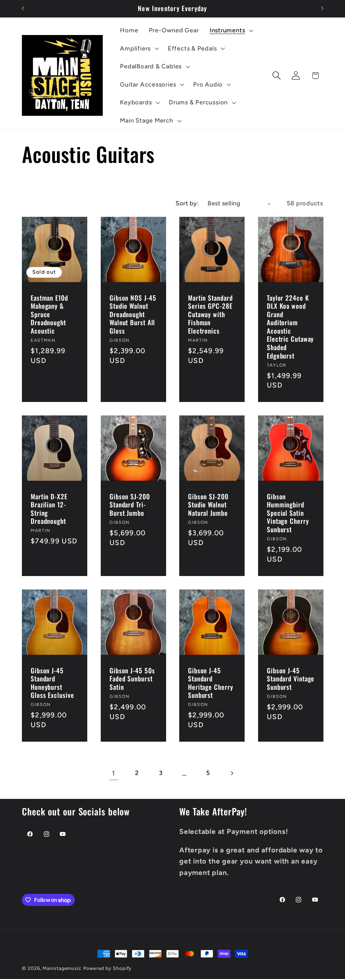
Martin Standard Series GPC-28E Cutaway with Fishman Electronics (210, 314)
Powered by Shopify (107, 968)
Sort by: (187, 203)
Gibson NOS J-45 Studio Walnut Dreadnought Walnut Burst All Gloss (132, 314)
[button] (230, 31)
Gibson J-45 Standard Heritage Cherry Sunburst (210, 683)
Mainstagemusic (62, 968)
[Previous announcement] (22, 8)
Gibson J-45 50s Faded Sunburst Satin (132, 679)
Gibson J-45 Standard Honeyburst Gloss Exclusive (52, 683)
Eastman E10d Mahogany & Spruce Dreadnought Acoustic (49, 314)
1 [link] (113, 773)
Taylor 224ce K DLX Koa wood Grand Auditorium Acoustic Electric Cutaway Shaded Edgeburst (290, 327)
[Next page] (231, 773)
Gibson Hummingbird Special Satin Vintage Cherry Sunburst (288, 513)
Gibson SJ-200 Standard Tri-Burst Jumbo (129, 505)
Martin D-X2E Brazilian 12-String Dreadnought (49, 509)
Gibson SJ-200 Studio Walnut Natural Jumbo (208, 505)
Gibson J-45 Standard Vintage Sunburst (290, 679)
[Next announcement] (322, 8)
